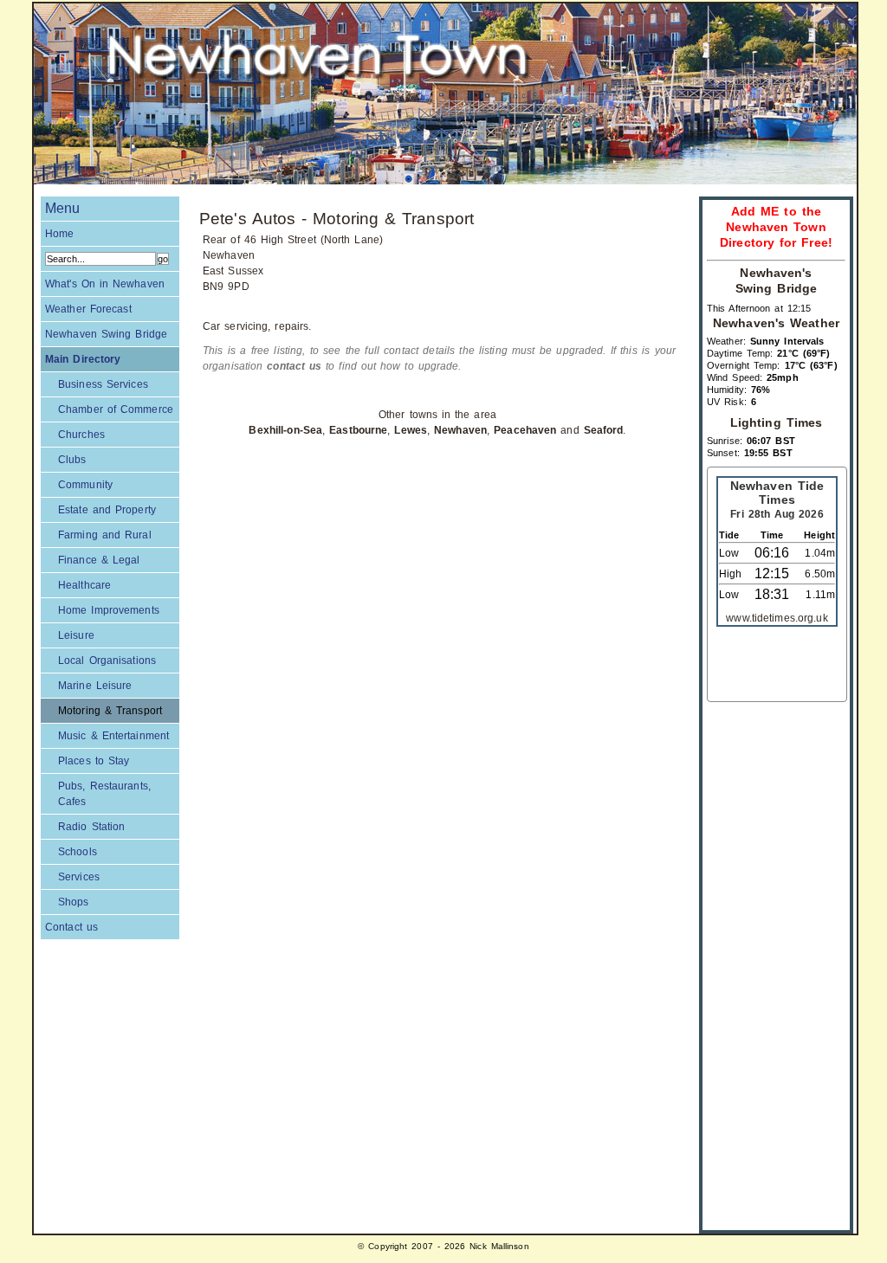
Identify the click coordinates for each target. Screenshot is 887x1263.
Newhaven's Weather (776, 323)
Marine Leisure (95, 686)
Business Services (103, 384)
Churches (81, 435)
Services (79, 877)
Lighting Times (776, 422)
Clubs (72, 460)
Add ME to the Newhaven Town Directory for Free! (776, 227)
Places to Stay (93, 761)
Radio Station (91, 827)
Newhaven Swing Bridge (106, 334)
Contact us (71, 927)
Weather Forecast (88, 309)
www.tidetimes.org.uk (776, 618)
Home (59, 234)
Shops (73, 902)
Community (85, 485)
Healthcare (84, 585)
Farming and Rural (105, 535)
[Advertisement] (776, 961)
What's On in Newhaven (105, 284)
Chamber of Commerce (115, 409)
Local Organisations (107, 660)
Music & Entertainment (113, 736)
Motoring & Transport (110, 711)
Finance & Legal (98, 560)
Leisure (76, 635)
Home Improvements (108, 610)
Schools (77, 852)
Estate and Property (107, 510)
